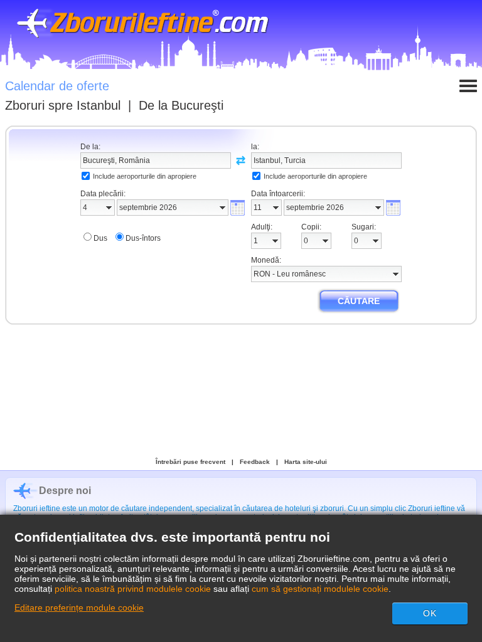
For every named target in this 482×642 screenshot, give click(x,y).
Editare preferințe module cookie (79, 608)
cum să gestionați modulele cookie (320, 589)
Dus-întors (143, 238)
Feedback (255, 461)
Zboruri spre (62, 105)
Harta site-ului (305, 461)
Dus (100, 238)
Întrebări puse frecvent (190, 461)
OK (430, 613)
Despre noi (65, 490)
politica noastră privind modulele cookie (133, 589)
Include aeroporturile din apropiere (144, 176)
